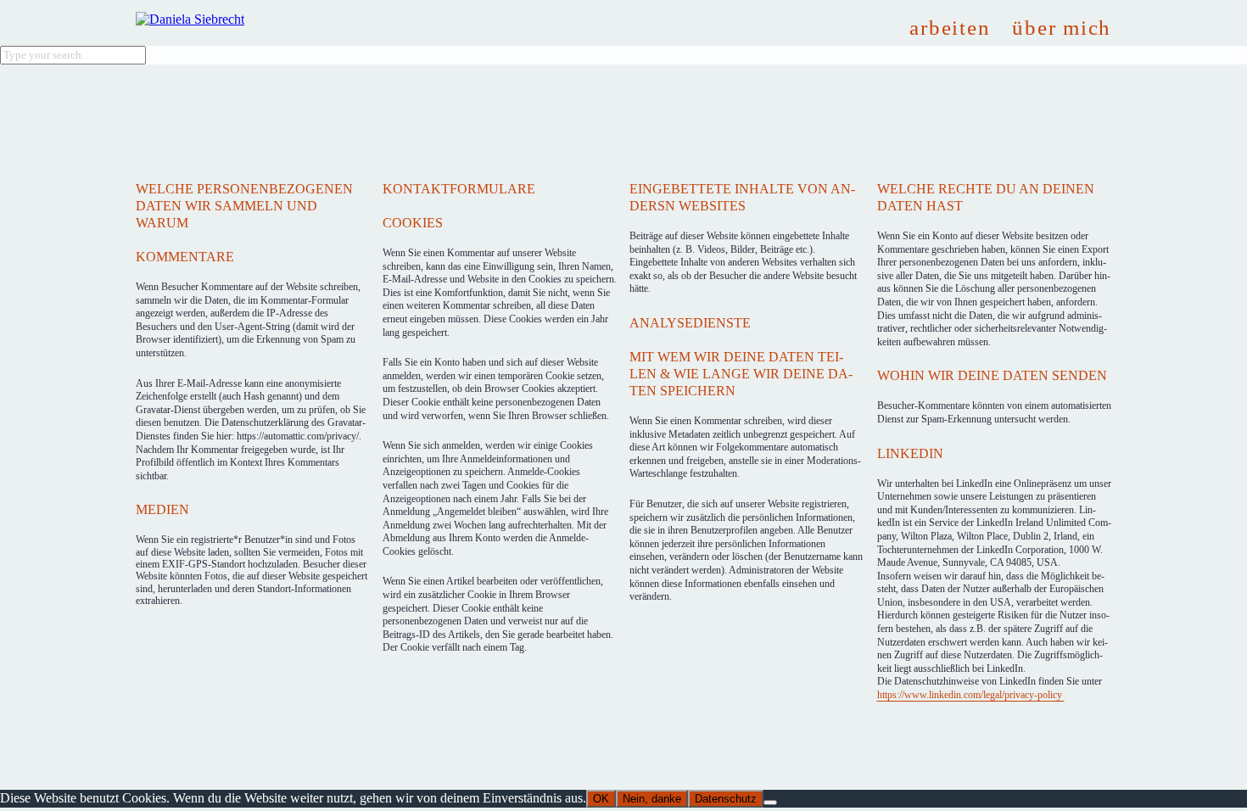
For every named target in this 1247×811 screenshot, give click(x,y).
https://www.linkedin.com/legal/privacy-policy (971, 695)
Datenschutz (726, 798)
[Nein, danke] (770, 802)
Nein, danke (652, 798)
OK (601, 798)
